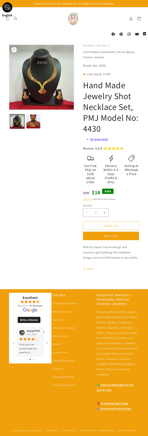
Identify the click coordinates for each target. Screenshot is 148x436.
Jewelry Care (60, 352)
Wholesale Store (62, 311)
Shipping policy (105, 430)
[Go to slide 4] (33, 359)
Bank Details (60, 336)
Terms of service (87, 430)
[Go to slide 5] (35, 359)
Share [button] (90, 268)
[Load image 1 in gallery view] (17, 121)
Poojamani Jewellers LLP (30, 430)
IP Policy (58, 368)
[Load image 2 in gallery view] (33, 121)
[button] (8, 19)
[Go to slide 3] (30, 359)
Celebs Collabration (64, 385)
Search (57, 344)
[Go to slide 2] (27, 359)
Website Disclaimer (64, 360)
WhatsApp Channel (64, 327)
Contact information (126, 430)
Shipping (87, 199)
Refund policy (52, 430)
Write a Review (29, 320)
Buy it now (111, 236)
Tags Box (58, 319)
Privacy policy (69, 430)
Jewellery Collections (65, 303)
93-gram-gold (99, 139)
